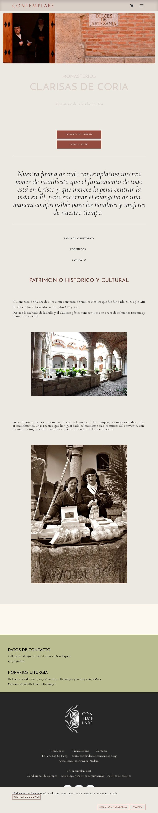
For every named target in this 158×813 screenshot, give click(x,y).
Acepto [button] (137, 807)
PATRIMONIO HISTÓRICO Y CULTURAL (79, 280)
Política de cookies (26, 797)
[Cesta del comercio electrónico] (132, 6)
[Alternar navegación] (142, 6)
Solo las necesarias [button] (113, 807)
